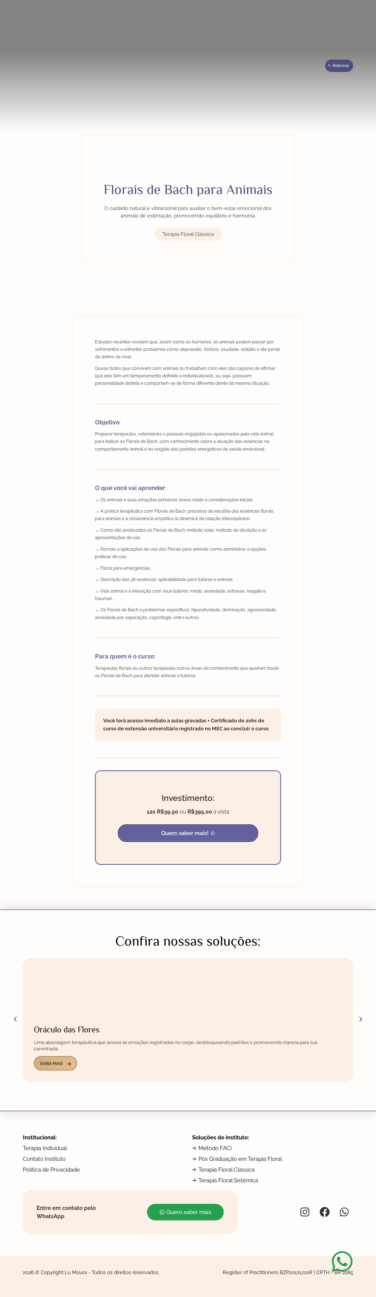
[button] (188, 833)
